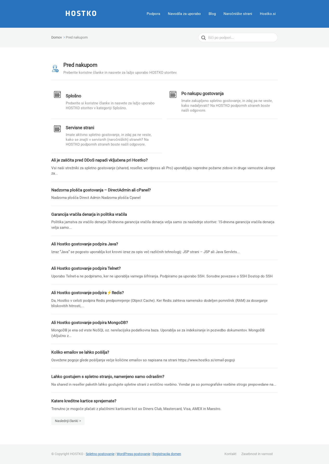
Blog (212, 14)
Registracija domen (166, 454)
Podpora (153, 14)
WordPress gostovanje (133, 454)
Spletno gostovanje (100, 454)
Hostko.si (268, 14)
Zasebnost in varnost (257, 454)
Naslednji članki (66, 421)
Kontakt (230, 454)
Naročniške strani (238, 14)
